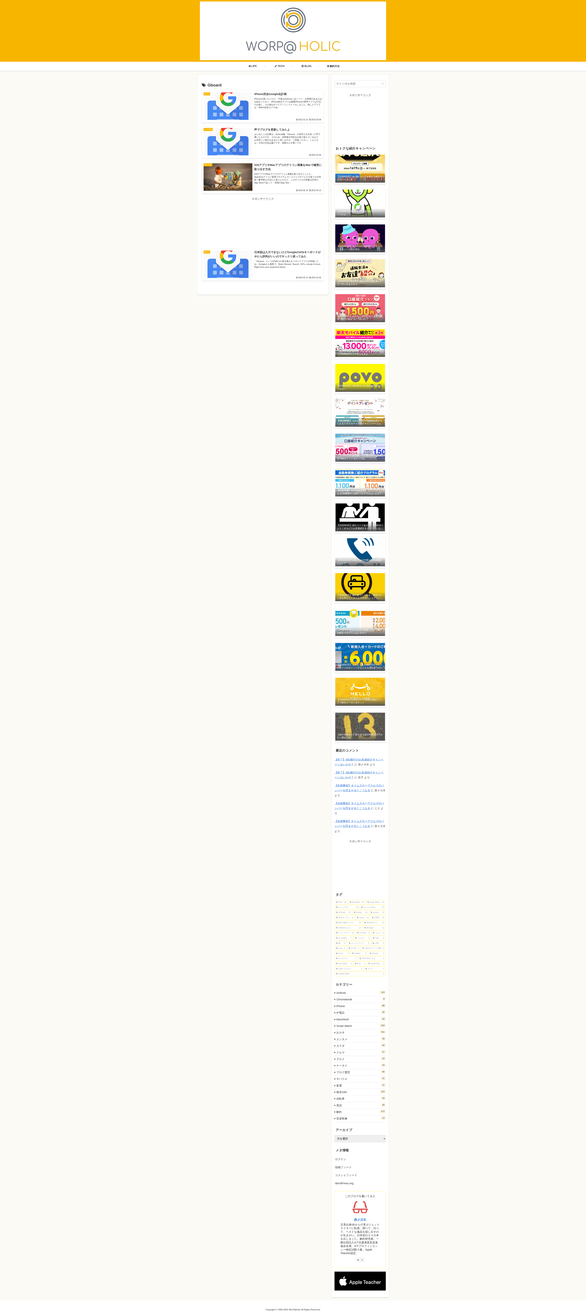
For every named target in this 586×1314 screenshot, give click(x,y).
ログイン (340, 1159)
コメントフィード (346, 1175)
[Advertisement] (263, 219)
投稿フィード (343, 1167)
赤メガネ (360, 1219)
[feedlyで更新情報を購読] (358, 1260)
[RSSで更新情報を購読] (362, 1260)
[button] (382, 83)
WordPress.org (344, 1183)
